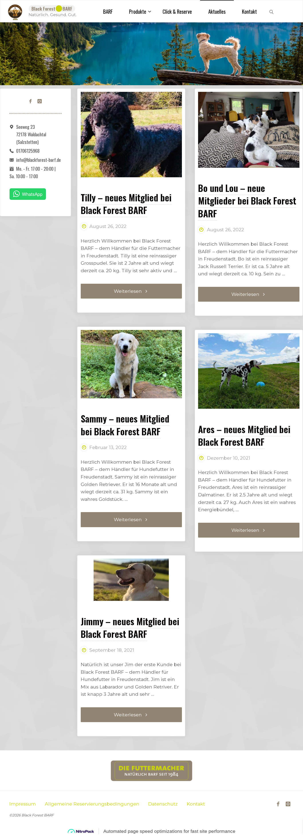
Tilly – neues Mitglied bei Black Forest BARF (126, 204)
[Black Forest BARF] (15, 11)
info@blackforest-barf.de (38, 159)
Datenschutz (163, 804)
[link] (271, 11)
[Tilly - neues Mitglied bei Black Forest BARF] (131, 150)
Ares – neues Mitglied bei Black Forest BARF (244, 435)
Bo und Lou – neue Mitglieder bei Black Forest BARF (247, 200)
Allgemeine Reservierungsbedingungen (92, 804)
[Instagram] (40, 101)
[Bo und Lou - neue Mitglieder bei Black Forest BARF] (248, 130)
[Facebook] (30, 101)
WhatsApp (32, 194)
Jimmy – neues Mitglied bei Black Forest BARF (130, 627)
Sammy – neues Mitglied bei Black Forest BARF (125, 425)
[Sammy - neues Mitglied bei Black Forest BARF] (131, 364)
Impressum (22, 804)
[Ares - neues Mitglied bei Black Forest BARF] (248, 371)
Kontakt (196, 804)
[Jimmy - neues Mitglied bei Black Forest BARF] (131, 580)
